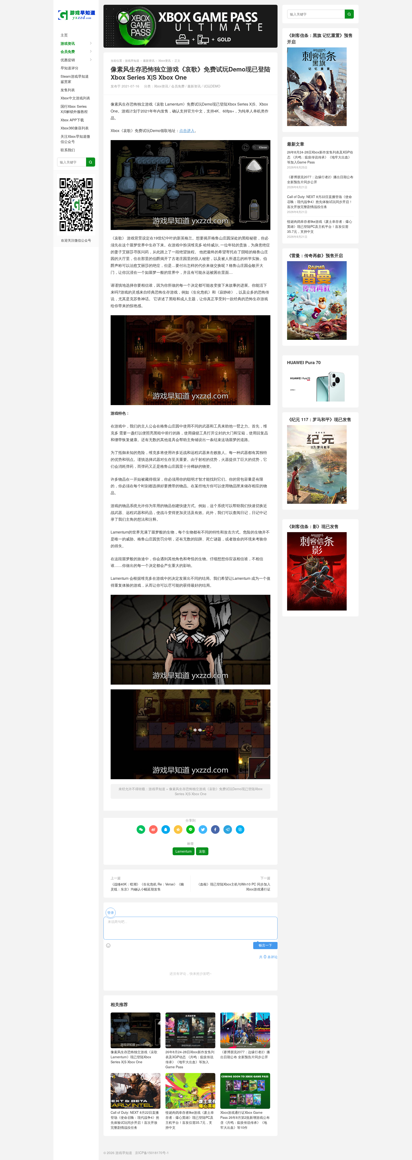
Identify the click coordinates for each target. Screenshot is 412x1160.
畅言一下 (265, 945)
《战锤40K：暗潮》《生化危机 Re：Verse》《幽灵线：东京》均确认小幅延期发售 (147, 886)
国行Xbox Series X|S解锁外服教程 (74, 109)
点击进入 (187, 130)
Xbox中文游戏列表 (75, 97)
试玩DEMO (212, 86)
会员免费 (68, 51)
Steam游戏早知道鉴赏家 (75, 79)
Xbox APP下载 (72, 119)
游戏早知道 (76, 14)
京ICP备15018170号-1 (152, 1152)
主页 (64, 34)
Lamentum (183, 851)
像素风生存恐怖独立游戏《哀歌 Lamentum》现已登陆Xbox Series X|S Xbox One (134, 1056)
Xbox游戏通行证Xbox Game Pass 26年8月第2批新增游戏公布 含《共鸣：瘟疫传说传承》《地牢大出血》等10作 (245, 1120)
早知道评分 (69, 67)
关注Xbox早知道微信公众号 (75, 139)
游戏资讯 (68, 43)
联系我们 (68, 149)
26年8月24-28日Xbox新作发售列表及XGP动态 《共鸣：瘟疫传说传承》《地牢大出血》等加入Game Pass (189, 1059)
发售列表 (68, 89)
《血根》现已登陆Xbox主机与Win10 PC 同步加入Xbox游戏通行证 (233, 886)
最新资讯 (148, 60)
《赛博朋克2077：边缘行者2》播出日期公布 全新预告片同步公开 (245, 1054)
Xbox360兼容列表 (75, 127)
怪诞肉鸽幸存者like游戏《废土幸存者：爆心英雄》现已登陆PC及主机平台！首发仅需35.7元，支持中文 (189, 1120)
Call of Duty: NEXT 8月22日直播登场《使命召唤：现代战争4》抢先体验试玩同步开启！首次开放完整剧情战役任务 (135, 1120)
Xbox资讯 (164, 60)
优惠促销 (68, 59)
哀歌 (202, 851)
